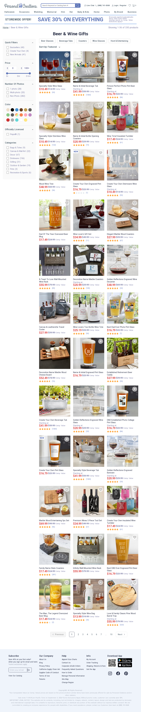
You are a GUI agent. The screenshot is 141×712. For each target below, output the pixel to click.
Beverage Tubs (66, 41)
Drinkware (17, 158)
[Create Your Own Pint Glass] (54, 451)
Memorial (51, 12)
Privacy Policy (44, 666)
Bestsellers (17, 47)
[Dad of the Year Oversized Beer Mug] (54, 215)
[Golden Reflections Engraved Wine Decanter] (122, 260)
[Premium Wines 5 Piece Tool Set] (88, 501)
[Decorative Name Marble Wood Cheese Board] (54, 353)
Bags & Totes (17, 147)
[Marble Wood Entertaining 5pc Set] (54, 501)
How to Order (67, 673)
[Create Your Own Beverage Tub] (54, 401)
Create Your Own (19, 51)
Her (71, 12)
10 (111, 634)
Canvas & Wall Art (20, 151)
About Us (42, 659)
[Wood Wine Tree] (54, 164)
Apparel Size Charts (69, 659)
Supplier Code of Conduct (49, 673)
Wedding (38, 12)
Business (132, 12)
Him (63, 12)
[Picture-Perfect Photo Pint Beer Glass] (122, 67)
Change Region (68, 682)
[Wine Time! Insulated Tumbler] (122, 117)
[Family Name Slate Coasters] (54, 549)
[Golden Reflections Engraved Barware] (122, 451)
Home (97, 12)
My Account (91, 659)
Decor (14, 155)
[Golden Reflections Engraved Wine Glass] (88, 401)
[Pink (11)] (25, 115)
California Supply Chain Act (49, 669)
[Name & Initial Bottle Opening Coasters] (88, 117)
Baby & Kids (83, 12)
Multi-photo (17, 92)
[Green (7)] (8, 115)
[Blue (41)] (16, 110)
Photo (107, 12)
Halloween (9, 12)
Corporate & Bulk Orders (71, 666)
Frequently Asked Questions (73, 669)
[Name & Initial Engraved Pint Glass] (88, 353)
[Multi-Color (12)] (16, 115)
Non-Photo (17, 96)
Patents (42, 679)
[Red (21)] (8, 120)
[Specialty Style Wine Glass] (54, 67)
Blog (41, 663)
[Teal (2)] (16, 120)
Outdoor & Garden (20, 165)
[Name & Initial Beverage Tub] (88, 67)
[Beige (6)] (8, 110)
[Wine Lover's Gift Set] (88, 215)
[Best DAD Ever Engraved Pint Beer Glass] (122, 549)
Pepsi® (14, 134)
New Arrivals (17, 54)
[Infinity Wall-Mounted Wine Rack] (88, 549)
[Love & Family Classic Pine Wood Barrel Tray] (122, 594)
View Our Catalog (15, 676)
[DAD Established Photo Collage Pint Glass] (122, 401)
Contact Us (66, 663)
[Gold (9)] (25, 110)
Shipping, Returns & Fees (96, 666)
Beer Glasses (47, 41)
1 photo (15, 89)
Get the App (90, 669)
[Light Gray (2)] (12, 115)
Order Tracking (92, 663)
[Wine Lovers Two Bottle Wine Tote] (88, 308)
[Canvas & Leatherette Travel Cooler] (54, 308)
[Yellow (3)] (25, 120)
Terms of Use (44, 676)
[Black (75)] (12, 110)
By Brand (118, 12)
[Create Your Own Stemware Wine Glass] (122, 164)
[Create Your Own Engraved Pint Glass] (88, 164)
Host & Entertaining (119, 41)
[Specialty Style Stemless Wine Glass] (54, 117)
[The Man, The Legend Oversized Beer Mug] (54, 594)
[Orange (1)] (21, 115)
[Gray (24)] (30, 110)
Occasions (24, 12)
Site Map (65, 679)
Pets (13, 169)
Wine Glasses (99, 41)
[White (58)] (21, 120)
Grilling (15, 162)
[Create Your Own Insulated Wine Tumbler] (122, 501)
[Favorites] (129, 5)
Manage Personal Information (73, 676)
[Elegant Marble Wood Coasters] (122, 215)
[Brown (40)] (21, 110)
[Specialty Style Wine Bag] (88, 594)
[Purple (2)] (30, 115)
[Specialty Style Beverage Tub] (88, 451)
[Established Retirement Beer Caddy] (122, 353)
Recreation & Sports (20, 172)
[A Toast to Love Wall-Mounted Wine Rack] (54, 260)
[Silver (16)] (12, 120)
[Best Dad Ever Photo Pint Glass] (122, 308)
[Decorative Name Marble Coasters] (88, 260)
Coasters (82, 41)
